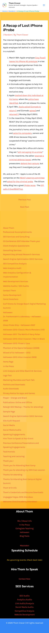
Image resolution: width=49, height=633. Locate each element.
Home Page (8, 361)
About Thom (8, 228)
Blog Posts (24, 536)
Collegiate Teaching (25, 528)
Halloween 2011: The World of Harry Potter (21, 334)
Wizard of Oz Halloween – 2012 (16, 352)
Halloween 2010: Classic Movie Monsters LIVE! (24, 329)
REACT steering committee (32, 178)
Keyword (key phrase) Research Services (21, 254)
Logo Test (7, 375)
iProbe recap (29, 185)
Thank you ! (8, 461)
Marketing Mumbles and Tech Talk (19, 380)
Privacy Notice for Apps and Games (19, 393)
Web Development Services (15, 281)
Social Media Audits (12, 430)
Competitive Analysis (24, 611)
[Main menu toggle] (44, 5)
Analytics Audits (24, 599)
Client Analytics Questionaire (16, 246)
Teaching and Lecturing (13, 456)
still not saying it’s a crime (30, 152)
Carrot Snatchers (10, 299)
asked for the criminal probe (20, 181)
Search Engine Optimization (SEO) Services (23, 259)
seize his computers (22, 133)
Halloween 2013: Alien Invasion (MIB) (20, 357)
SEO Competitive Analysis (15, 263)
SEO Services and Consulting (16, 236)
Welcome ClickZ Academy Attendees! (20, 501)
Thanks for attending (12, 474)
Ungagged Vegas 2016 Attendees (18, 497)
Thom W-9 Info (10, 488)
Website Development (25, 614)
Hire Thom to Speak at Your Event (18, 438)
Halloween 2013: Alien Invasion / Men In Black (24, 339)
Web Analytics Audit (12, 268)
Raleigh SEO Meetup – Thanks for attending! (23, 407)
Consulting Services (12, 250)
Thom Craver (14, 3)
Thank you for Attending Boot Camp (19, 465)
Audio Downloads (11, 388)
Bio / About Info (24, 521)
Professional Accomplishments (17, 232)
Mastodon (24, 545)
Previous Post (24, 199)
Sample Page (9, 411)
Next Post (24, 207)
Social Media (9, 425)
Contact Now (24, 579)
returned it (14, 114)
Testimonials (9, 451)
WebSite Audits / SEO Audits (16, 286)
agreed (32, 110)
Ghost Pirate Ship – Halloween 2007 (19, 325)
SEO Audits (25, 595)
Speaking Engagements (14, 434)
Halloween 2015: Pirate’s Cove (16, 343)
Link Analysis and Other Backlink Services (22, 371)
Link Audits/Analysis (24, 603)
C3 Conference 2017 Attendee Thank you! (21, 241)
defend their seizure (30, 163)
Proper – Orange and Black (15, 398)
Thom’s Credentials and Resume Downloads (23, 492)
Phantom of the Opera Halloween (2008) (21, 348)
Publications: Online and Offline (17, 402)
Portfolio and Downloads (14, 384)
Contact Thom (9, 290)
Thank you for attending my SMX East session (24, 470)
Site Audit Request (11, 420)
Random (8, 34)
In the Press (8, 366)
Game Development (12, 295)
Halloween (7, 312)
